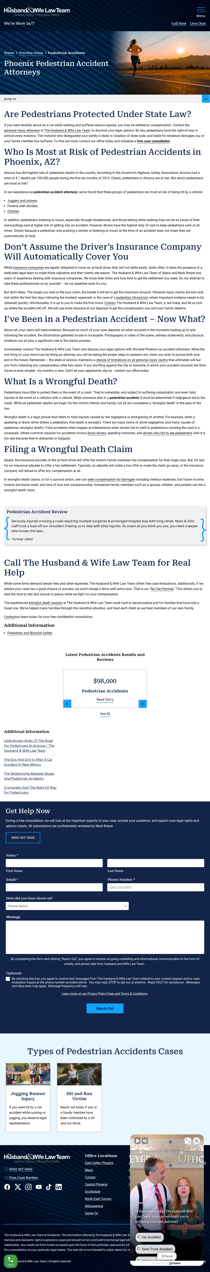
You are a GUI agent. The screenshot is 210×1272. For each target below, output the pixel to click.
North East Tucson (98, 1199)
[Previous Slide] (67, 704)
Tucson (90, 1177)
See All (105, 713)
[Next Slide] (143, 704)
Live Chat (198, 23)
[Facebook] (7, 1187)
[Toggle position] (188, 1141)
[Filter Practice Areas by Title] (206, 99)
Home (9, 53)
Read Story (105, 699)
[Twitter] (17, 1187)
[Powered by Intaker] (175, 1263)
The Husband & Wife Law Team (67, 130)
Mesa (89, 1170)
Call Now (179, 23)
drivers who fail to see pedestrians (167, 433)
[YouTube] (39, 1187)
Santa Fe (91, 1213)
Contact (110, 303)
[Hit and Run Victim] (79, 1074)
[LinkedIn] (59, 1187)
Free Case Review (23, 1178)
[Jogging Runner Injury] (28, 1074)
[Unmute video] (137, 1141)
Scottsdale (92, 1192)
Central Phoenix (96, 1184)
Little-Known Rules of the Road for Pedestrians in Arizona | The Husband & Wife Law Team (29, 745)
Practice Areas (31, 53)
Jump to (10, 98)
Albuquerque (94, 1206)
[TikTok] (48, 1187)
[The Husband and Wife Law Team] (37, 12)
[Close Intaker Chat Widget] (196, 1141)
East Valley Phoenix (99, 1163)
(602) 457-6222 (23, 837)
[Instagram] (28, 1187)
